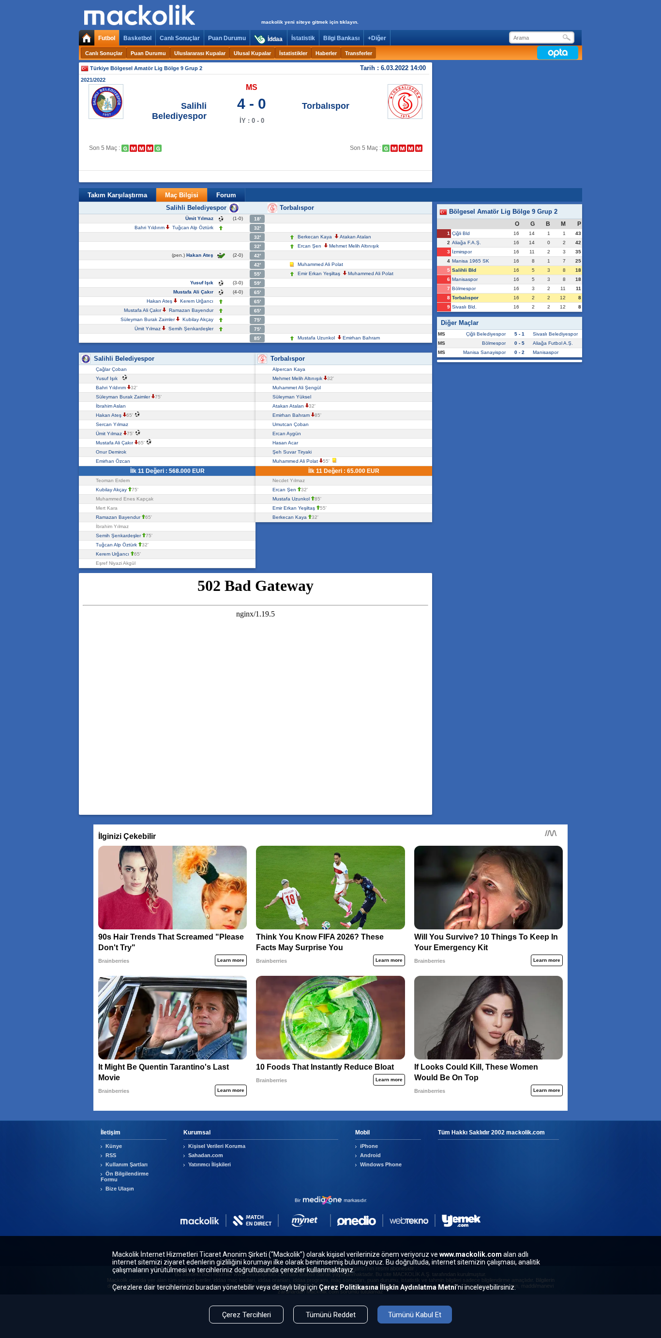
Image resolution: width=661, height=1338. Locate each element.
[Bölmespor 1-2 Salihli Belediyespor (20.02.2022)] (158, 148)
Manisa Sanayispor (484, 352)
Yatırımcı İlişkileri (209, 1164)
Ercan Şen (309, 246)
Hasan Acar (286, 442)
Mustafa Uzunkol (316, 337)
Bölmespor (464, 288)
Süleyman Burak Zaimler (147, 319)
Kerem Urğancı (196, 301)
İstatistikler (293, 53)
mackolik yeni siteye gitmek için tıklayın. (310, 22)
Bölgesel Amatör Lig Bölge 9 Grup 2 (502, 211)
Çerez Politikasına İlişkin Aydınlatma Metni (387, 1287)
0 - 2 (519, 352)
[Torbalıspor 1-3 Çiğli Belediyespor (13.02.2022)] (402, 148)
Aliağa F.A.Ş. (466, 242)
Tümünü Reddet (331, 1314)
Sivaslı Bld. (464, 306)
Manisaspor (465, 279)
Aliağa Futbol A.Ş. (553, 343)
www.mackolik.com (470, 1254)
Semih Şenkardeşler (190, 328)
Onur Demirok (112, 452)
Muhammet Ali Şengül (298, 387)
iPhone (369, 1146)
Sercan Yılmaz (113, 424)
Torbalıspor (325, 106)
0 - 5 (519, 343)
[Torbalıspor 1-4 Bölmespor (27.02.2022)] (418, 148)
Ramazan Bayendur (191, 310)
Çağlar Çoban (113, 369)
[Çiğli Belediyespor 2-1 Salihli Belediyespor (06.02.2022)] (141, 148)
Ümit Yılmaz (199, 218)
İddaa (275, 39)
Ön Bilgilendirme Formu (125, 1176)
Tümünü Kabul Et (414, 1314)
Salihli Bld (464, 270)
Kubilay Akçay (197, 319)
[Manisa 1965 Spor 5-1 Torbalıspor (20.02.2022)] (410, 148)
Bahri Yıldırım (150, 227)
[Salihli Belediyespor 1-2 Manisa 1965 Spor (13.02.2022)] (149, 148)
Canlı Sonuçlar (180, 38)
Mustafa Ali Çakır (193, 291)
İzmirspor (462, 251)
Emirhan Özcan (114, 461)
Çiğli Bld (461, 233)
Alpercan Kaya (290, 369)
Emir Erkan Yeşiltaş (319, 273)
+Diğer (377, 38)
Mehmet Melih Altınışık (354, 246)
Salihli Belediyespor (179, 111)
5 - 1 (519, 334)
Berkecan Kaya (315, 236)
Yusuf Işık (201, 282)
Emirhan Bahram (361, 337)
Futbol (106, 38)
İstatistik (303, 38)
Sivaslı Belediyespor (555, 334)
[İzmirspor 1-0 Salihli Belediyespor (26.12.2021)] (133, 148)
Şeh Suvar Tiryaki (293, 452)
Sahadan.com (205, 1155)
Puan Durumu (227, 38)
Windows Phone (381, 1164)
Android (370, 1155)
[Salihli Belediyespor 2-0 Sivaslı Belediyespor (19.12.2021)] (125, 148)
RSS (110, 1155)
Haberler (326, 53)
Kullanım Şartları (126, 1164)
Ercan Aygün (288, 433)
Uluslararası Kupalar (199, 53)
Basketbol (137, 38)
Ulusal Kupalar (252, 53)
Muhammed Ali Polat (320, 264)
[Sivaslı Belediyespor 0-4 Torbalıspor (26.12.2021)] (386, 148)
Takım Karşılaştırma (117, 195)
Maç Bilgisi (181, 195)
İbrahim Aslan (112, 406)
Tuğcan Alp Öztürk (192, 227)
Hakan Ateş (199, 255)
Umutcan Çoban (292, 424)
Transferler (358, 53)
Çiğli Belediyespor (486, 334)
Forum (226, 195)
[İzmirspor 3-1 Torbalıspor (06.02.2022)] (394, 148)
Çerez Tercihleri (246, 1314)
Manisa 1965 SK (470, 261)
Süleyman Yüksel (293, 396)
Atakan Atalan (355, 236)
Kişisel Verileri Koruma (216, 1146)
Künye (113, 1146)
